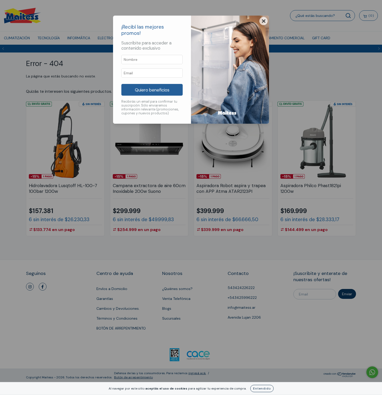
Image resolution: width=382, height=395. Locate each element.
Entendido (262, 388)
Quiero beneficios (152, 90)
